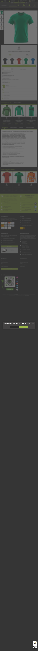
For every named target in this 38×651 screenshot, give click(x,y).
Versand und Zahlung (23, 264)
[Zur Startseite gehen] (19, 2)
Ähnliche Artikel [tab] (17, 102)
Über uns (21, 260)
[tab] (5, 127)
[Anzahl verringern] (3, 69)
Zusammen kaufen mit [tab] (6, 102)
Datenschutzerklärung (4, 262)
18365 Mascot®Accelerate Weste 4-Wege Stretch (31, 121)
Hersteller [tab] (21, 127)
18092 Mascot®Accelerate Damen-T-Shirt (19, 187)
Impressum (3, 264)
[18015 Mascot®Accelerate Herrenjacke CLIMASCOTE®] (7, 111)
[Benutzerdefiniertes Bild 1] (35, 203)
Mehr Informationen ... (19, 324)
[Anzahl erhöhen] (12, 69)
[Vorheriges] (5, 27)
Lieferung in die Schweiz (24, 262)
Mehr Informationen (6, 82)
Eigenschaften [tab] (13, 127)
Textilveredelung (4, 233)
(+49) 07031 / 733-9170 (26, 249)
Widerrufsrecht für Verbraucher (6, 260)
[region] (19, 27)
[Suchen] (18, 5)
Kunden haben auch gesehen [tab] (8, 169)
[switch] (35, 647)
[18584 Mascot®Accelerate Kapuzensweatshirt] (19, 111)
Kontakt (21, 263)
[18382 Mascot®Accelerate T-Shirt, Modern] (20, 27)
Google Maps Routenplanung (27, 254)
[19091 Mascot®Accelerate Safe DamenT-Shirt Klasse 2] (31, 177)
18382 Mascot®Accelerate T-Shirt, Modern (6, 187)
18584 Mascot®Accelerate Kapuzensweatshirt (19, 121)
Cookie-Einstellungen (4, 266)
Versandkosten (16, 294)
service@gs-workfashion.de (26, 252)
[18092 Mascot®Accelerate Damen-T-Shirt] (19, 177)
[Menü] (36, 641)
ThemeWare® (27, 295)
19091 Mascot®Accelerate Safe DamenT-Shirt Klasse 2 (31, 187)
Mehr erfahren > (9, 246)
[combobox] (13, 5)
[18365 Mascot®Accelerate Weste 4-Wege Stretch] (31, 111)
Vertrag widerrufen (9, 268)
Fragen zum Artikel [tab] (30, 127)
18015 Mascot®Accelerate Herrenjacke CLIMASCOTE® (6, 121)
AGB (1, 263)
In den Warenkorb (23, 69)
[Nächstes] (36, 27)
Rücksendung (22, 266)
